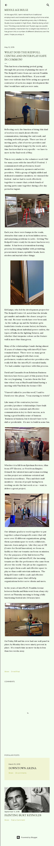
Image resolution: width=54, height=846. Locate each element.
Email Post (15, 671)
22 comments (20, 773)
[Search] (48, 4)
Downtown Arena (22, 768)
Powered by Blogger (29, 837)
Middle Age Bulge (16, 10)
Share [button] (6, 671)
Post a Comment (18, 820)
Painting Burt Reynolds (22, 815)
